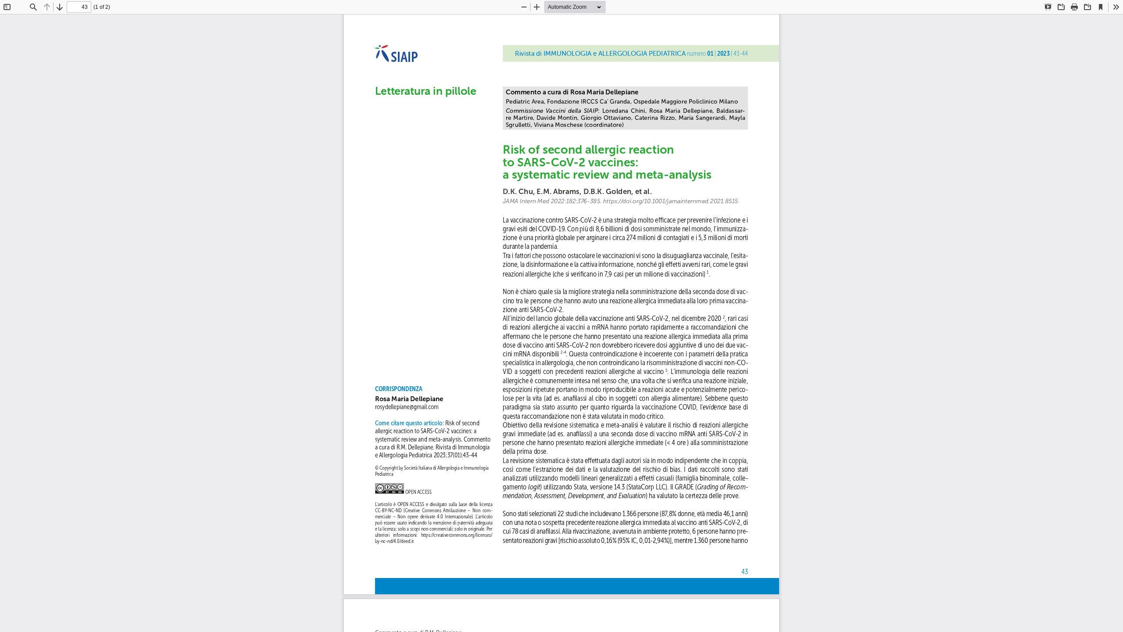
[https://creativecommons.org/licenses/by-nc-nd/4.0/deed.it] (457, 535)
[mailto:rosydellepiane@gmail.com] (407, 406)
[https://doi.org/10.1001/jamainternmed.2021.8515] (670, 201)
